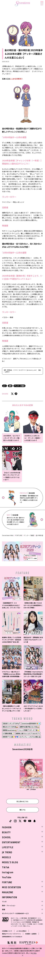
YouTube (6, 877)
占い (4, 386)
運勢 (10, 386)
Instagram (7, 872)
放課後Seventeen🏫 (10, 730)
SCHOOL (6, 837)
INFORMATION (9, 897)
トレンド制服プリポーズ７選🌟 (28, 730)
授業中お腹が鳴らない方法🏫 (29, 727)
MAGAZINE (7, 892)
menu (42, 4)
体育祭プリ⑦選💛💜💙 (10, 737)
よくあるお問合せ (21, 931)
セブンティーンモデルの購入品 (30, 737)
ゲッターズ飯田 (19, 386)
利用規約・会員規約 (31, 934)
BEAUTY (6, 832)
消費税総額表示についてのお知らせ (12, 936)
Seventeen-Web (8, 535)
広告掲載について (7, 931)
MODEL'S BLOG (10, 862)
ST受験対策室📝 (8, 733)
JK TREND (7, 852)
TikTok (5, 867)
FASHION (7, 827)
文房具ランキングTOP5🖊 (11, 723)
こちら (34, 953)
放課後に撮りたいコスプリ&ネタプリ (28, 733)
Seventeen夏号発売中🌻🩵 (31, 723)
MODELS (6, 857)
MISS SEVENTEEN (11, 887)
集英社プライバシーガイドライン (11, 934)
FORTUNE (18, 535)
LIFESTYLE (8, 847)
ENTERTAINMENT (11, 842)
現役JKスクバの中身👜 (10, 727)
